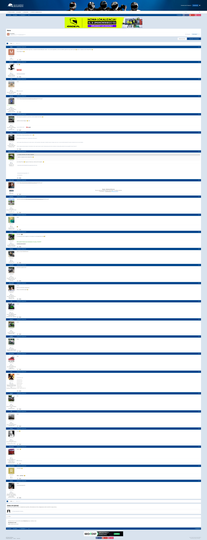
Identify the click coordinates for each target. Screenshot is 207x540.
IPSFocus (11, 537)
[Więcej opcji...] (199, 47)
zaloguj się (41, 506)
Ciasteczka (18, 538)
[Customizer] (200, 5)
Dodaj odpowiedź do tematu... (18, 511)
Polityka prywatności (9, 538)
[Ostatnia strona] (14, 43)
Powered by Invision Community (195, 538)
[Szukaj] (199, 12)
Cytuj (20, 59)
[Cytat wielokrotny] (17, 59)
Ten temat (195, 12)
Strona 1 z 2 (18, 43)
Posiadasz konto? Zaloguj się (186, 5)
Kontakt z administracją (36, 12)
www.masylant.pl (115, 191)
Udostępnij (188, 34)
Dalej (11, 43)
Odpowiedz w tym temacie (194, 38)
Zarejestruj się (195, 5)
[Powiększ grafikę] (76, 49)
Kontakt (14, 538)
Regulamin (26, 12)
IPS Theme (7, 537)
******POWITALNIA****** (21, 34)
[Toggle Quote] (18, 154)
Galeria (19, 12)
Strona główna (11, 12)
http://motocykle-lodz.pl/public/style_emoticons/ (28, 98)
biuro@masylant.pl (108, 191)
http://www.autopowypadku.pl (21, 243)
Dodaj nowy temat (182, 38)
